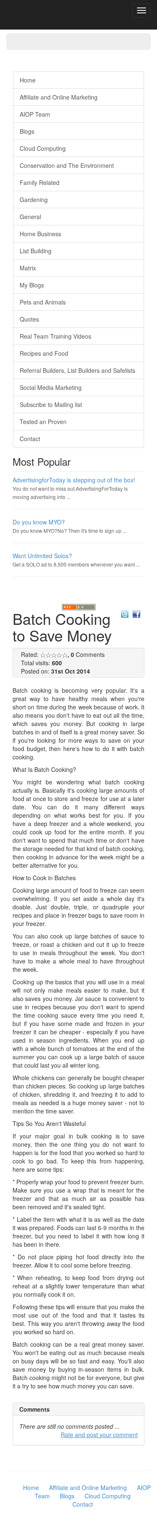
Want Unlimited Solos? (42, 556)
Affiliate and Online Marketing (59, 97)
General (30, 216)
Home (28, 80)
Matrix (28, 268)
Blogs (27, 131)
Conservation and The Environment (67, 165)
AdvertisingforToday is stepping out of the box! (74, 480)
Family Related (39, 182)
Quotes (29, 319)
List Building (35, 251)
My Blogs (32, 285)
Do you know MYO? (39, 522)
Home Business (40, 234)
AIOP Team (35, 114)
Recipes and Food (44, 353)
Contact (30, 438)
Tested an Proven (43, 421)
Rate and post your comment (99, 1434)
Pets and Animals (43, 302)
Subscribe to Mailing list (51, 404)
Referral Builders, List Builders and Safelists (77, 370)
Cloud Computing (43, 148)
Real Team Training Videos (55, 336)
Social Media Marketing (51, 387)
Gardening (34, 199)
